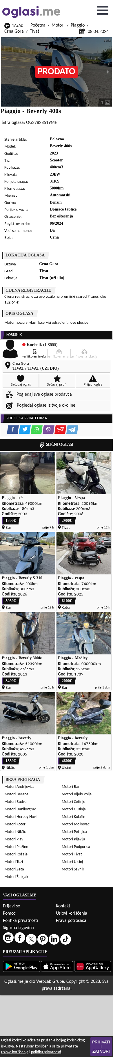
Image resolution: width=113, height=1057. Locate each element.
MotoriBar (71, 787)
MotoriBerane (16, 794)
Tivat (34, 31)
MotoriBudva (15, 802)
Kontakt (63, 906)
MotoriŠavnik (73, 869)
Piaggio (78, 25)
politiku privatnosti (46, 1052)
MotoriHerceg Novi (20, 817)
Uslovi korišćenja (71, 913)
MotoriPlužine (16, 847)
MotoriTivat (72, 854)
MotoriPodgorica (76, 847)
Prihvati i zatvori (101, 1047)
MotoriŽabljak (16, 877)
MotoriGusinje (74, 809)
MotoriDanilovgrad (20, 809)
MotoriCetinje (73, 802)
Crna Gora (14, 31)
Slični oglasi (59, 444)
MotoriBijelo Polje (77, 794)
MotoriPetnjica (74, 832)
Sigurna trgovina (18, 928)
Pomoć (9, 913)
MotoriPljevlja (73, 839)
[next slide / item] (108, 72)
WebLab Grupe (50, 981)
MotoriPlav (13, 839)
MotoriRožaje (16, 854)
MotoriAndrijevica (19, 787)
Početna (37, 25)
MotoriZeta (14, 869)
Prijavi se (11, 906)
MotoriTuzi (13, 862)
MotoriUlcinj (72, 862)
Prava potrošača (71, 920)
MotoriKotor (14, 824)
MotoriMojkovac (76, 824)
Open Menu (102, 10)
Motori (58, 25)
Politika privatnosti (20, 920)
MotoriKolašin (73, 817)
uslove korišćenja (14, 1052)
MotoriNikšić (15, 832)
